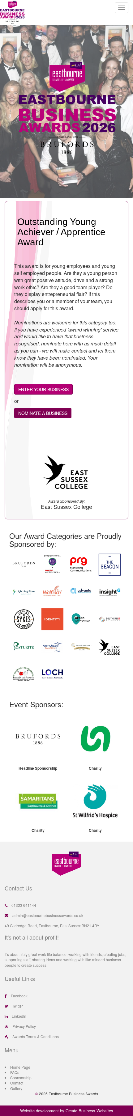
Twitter (17, 1005)
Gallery (16, 1088)
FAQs (14, 1072)
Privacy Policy (24, 1026)
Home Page (20, 1067)
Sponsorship (21, 1077)
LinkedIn (19, 1016)
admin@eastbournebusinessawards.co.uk (47, 915)
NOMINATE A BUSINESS (42, 413)
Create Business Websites (89, 1111)
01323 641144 (23, 905)
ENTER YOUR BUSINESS (43, 389)
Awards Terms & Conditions (35, 1036)
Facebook (19, 995)
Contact (16, 1082)
